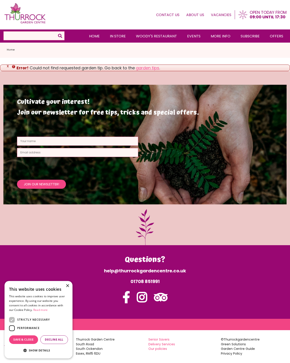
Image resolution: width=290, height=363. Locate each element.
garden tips (147, 68)
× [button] (67, 286)
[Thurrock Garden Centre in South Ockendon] (25, 13)
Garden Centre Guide (238, 348)
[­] (126, 300)
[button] (38, 350)
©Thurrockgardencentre (240, 339)
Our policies (157, 348)
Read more (40, 310)
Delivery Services (161, 344)
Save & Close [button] (23, 339)
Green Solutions (233, 344)
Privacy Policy (231, 353)
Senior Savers (158, 339)
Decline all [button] (54, 339)
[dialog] (38, 319)
